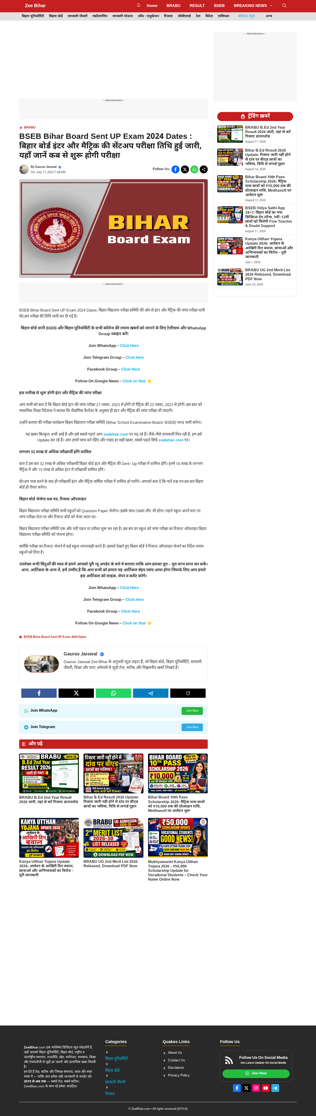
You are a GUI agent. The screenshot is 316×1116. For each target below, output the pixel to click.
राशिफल (223, 16)
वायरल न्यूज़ (246, 16)
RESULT (197, 6)
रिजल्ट (168, 16)
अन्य (269, 16)
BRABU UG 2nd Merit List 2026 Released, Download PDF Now (111, 864)
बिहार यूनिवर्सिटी (33, 16)
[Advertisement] (113, 64)
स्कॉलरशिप (100, 16)
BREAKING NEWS (250, 6)
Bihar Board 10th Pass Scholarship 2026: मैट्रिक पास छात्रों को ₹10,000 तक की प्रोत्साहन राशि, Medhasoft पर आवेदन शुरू (176, 804)
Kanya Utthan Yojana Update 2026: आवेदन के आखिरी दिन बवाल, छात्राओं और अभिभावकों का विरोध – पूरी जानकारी (46, 869)
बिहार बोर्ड (56, 16)
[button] (284, 6)
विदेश (209, 16)
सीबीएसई (184, 16)
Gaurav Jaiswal (46, 167)
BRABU (173, 6)
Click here (134, 357)
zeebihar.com (115, 434)
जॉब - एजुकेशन (148, 16)
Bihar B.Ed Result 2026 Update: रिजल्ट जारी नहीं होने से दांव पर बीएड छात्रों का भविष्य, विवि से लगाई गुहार (111, 802)
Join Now (192, 711)
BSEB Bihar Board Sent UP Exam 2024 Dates (55, 637)
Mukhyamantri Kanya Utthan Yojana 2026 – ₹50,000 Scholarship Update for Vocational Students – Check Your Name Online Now (178, 871)
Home (152, 6)
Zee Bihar (35, 6)
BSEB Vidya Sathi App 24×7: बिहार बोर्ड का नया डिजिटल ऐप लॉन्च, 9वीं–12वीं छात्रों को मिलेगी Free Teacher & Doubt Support (268, 217)
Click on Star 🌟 (137, 381)
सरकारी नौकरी (77, 16)
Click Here (129, 346)
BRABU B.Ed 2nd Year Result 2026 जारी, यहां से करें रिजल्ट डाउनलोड (48, 800)
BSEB (219, 6)
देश (198, 16)
